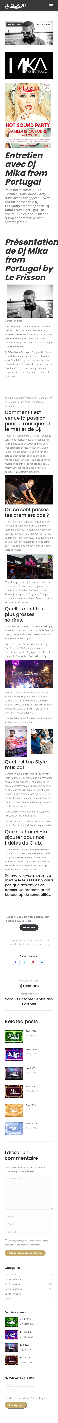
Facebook (29, 927)
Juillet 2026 (31, 1049)
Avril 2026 (31, 1104)
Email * (8, 1384)
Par (41, 940)
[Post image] (14, 1036)
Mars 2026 (31, 1123)
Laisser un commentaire (38, 944)
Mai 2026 (30, 1086)
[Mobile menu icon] (51, 6)
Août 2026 (31, 1031)
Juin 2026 (30, 1068)
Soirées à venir (15, 24)
